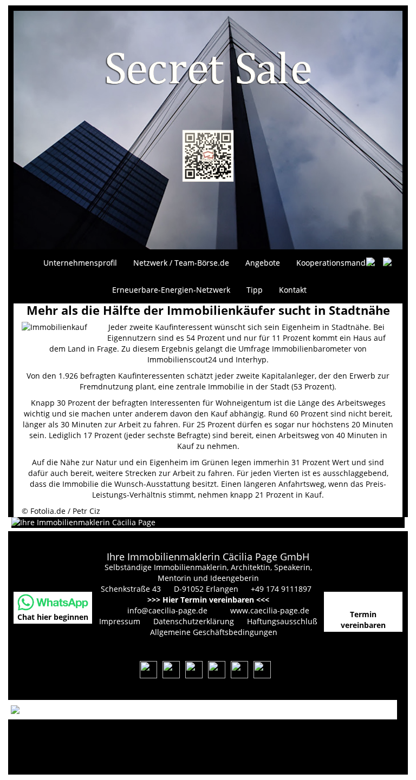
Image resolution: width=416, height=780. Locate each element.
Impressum (119, 621)
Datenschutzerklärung (193, 621)
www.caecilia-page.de (269, 610)
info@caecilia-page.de (167, 610)
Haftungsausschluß (282, 621)
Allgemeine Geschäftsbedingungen (213, 632)
